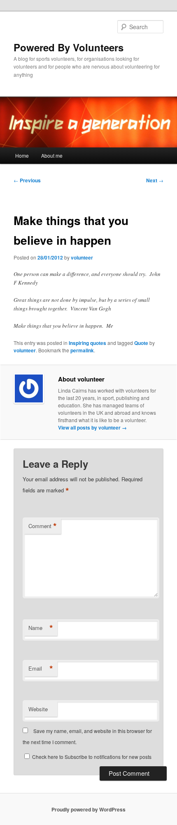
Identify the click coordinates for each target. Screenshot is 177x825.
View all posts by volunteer (92, 427)
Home (22, 155)
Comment (42, 526)
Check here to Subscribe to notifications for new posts (91, 756)
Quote (141, 343)
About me (52, 155)
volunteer (82, 257)
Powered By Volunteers (68, 47)
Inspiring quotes (87, 343)
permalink (82, 350)
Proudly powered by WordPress (88, 809)
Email (40, 668)
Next (154, 180)
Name (40, 627)
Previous (27, 180)
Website (38, 709)
